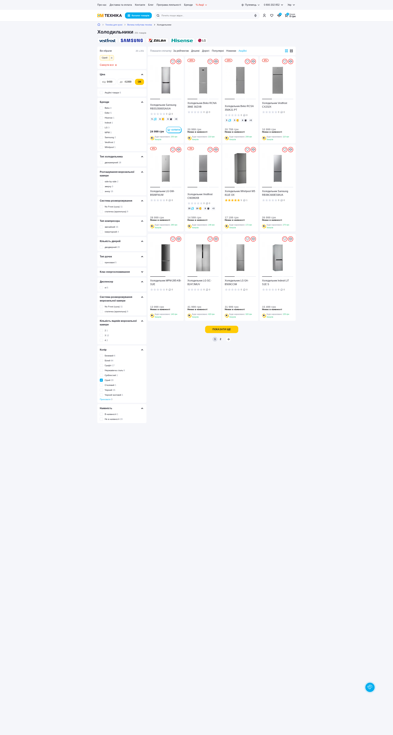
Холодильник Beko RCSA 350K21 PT (239, 108)
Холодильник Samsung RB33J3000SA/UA (163, 107)
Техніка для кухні (113, 24)
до (121, 82)
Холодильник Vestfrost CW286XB (199, 196)
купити (175, 130)
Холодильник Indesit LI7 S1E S (275, 282)
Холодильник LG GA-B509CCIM (237, 282)
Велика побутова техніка (139, 24)
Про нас (102, 5)
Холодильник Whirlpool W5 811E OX (240, 193)
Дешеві (195, 51)
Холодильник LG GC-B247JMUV (199, 282)
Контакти (140, 5)
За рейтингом (181, 51)
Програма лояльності (169, 5)
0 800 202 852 (272, 5)
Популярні (218, 51)
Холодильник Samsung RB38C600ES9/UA (275, 193)
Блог (151, 5)
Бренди (188, 5)
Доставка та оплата (121, 5)
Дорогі (205, 51)
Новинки (231, 51)
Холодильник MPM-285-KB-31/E (165, 282)
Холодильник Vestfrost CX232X (274, 105)
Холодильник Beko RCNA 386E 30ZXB (201, 105)
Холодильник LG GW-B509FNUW (162, 193)
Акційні (243, 51)
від (104, 82)
